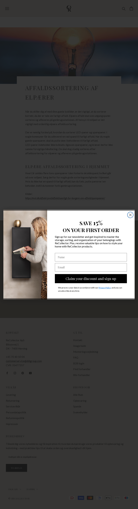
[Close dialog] (130, 215)
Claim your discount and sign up (91, 278)
